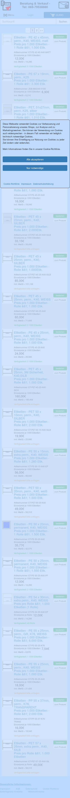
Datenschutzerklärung (43, 183)
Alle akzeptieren (35, 159)
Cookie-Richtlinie (12, 183)
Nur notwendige (35, 168)
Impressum (26, 183)
